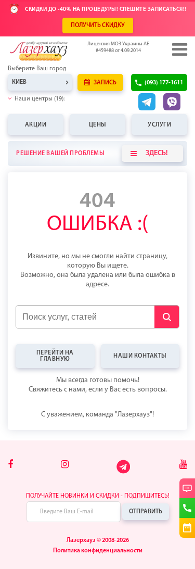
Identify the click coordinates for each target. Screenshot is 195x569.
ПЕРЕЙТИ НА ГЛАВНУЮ (55, 356)
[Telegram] (124, 473)
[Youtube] (183, 465)
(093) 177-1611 (164, 83)
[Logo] (54, 51)
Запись (104, 83)
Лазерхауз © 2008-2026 (98, 540)
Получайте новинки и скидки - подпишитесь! (98, 496)
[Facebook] (10, 465)
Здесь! (157, 153)
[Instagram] (65, 465)
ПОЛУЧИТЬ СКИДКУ (98, 25)
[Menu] (179, 49)
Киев (19, 82)
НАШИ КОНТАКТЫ (140, 356)
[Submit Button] (166, 317)
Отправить (145, 512)
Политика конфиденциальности (97, 551)
